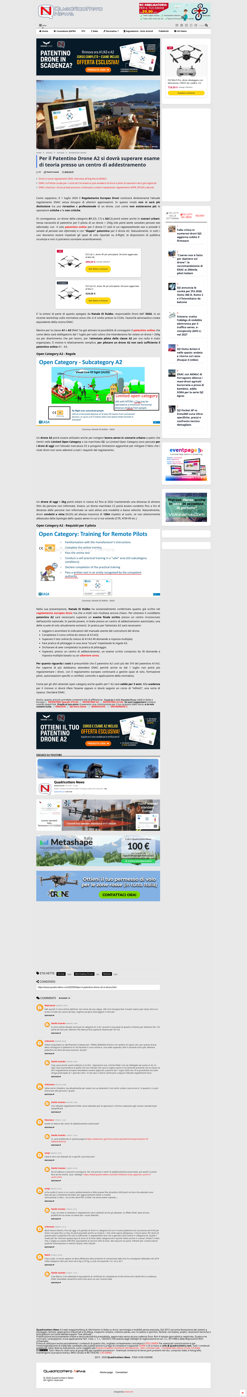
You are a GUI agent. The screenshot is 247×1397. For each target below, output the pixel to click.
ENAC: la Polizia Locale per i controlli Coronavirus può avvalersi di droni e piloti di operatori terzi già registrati (98, 183)
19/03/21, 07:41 (71, 1209)
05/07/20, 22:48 (60, 1085)
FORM (142, 1345)
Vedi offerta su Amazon (98, 269)
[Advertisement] (98, 475)
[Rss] (196, 25)
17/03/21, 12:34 (60, 1120)
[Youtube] (191, 25)
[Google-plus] (181, 25)
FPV (83, 31)
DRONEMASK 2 (119, 706)
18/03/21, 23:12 (56, 1153)
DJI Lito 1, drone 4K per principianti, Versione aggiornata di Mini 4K (111, 255)
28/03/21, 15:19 (60, 1227)
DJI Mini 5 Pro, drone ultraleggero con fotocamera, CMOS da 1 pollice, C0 (185, 81)
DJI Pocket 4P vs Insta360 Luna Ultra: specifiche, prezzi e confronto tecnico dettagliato (190, 417)
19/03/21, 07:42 (71, 1168)
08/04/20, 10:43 (71, 1023)
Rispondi (48, 1015)
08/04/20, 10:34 (61, 1006)
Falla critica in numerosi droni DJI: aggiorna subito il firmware (189, 235)
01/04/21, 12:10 (71, 1273)
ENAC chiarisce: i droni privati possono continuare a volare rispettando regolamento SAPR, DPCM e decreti (96, 187)
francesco (49, 1120)
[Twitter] (186, 25)
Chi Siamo (181, 31)
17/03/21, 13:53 (71, 1135)
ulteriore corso (89, 655)
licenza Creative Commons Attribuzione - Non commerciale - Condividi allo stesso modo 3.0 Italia (148, 1348)
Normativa (111, 31)
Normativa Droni (77, 153)
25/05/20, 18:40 (71, 1062)
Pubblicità (164, 31)
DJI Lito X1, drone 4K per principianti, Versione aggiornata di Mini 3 (112, 287)
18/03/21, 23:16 (56, 1189)
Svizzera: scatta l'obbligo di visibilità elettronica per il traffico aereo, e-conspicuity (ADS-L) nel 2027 (189, 325)
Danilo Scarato (58, 1023)
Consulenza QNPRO (66, 31)
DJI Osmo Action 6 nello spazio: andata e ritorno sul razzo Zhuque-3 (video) (190, 354)
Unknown (49, 1041)
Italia (95, 31)
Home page (106, 1372)
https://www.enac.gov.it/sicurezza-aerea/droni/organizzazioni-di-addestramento (100, 1140)
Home (44, 31)
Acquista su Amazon (186, 93)
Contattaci (121, 1372)
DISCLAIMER (151, 1343)
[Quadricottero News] (73, 18)
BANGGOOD (98, 706)
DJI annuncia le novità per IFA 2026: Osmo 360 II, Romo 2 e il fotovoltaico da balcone (190, 295)
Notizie (60, 153)
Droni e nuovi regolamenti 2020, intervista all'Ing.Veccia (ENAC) (72, 178)
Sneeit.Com (128, 1392)
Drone (49, 153)
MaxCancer (50, 1005)
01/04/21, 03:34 (56, 1255)
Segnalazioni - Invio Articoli (139, 31)
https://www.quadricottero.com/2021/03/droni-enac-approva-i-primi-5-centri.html (101, 1175)
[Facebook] (177, 25)
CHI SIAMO (106, 1352)
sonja (47, 1153)
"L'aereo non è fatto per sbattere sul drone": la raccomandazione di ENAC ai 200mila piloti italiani (190, 264)
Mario (47, 1254)
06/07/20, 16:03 (71, 1102)
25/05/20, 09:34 (60, 1041)
